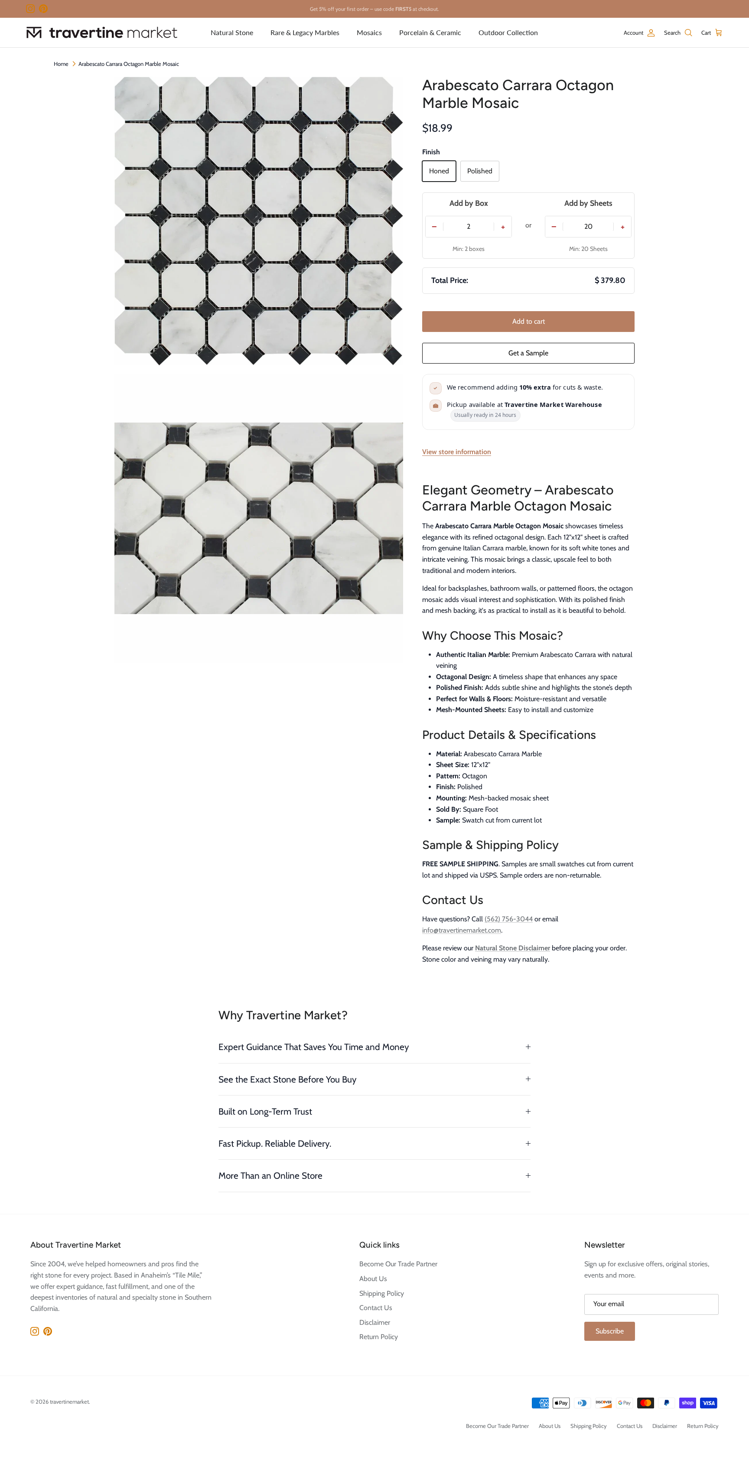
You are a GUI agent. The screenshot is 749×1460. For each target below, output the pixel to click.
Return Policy (378, 1337)
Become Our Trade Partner (398, 1264)
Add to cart (528, 321)
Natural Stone (232, 32)
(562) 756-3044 (509, 919)
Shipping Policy (381, 1293)
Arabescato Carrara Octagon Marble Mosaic (128, 63)
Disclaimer (374, 1322)
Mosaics (369, 32)
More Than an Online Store (270, 1175)
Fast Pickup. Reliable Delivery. (274, 1143)
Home (61, 63)
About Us (373, 1279)
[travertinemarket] (102, 32)
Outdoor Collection (508, 32)
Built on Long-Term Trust (265, 1111)
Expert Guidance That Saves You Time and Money (313, 1046)
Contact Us (375, 1308)
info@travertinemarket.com (461, 930)
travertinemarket (69, 1401)
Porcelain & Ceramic (430, 32)
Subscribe (610, 1331)
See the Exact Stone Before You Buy (287, 1079)
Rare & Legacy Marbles (304, 32)
